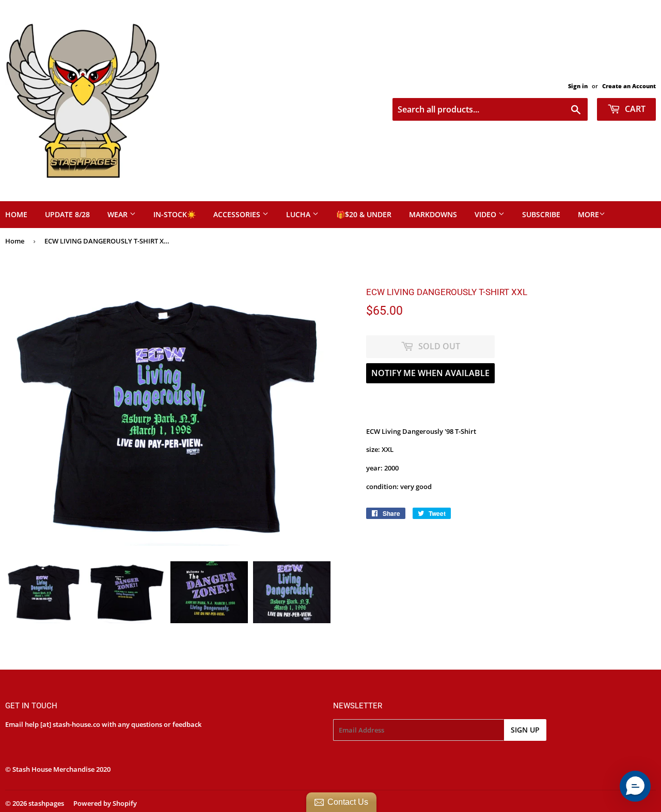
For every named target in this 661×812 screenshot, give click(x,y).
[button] (635, 786)
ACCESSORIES (237, 214)
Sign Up (525, 730)
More (588, 214)
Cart (634, 109)
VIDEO (486, 214)
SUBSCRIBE (541, 214)
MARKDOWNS (433, 214)
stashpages (46, 803)
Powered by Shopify (105, 803)
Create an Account (629, 86)
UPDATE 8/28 (67, 214)
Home (14, 241)
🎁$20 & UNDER (363, 214)
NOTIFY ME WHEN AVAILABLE (430, 373)
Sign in (578, 86)
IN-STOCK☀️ (174, 214)
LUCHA (299, 214)
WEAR (118, 214)
